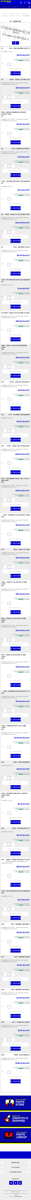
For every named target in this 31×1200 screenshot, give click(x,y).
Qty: (2, 63)
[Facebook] (15, 1183)
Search (29, 6)
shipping (27, 57)
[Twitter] (11, 1183)
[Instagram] (20, 1183)
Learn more (27, 60)
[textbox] (14, 6)
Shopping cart (29, 2)
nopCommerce (18, 1196)
